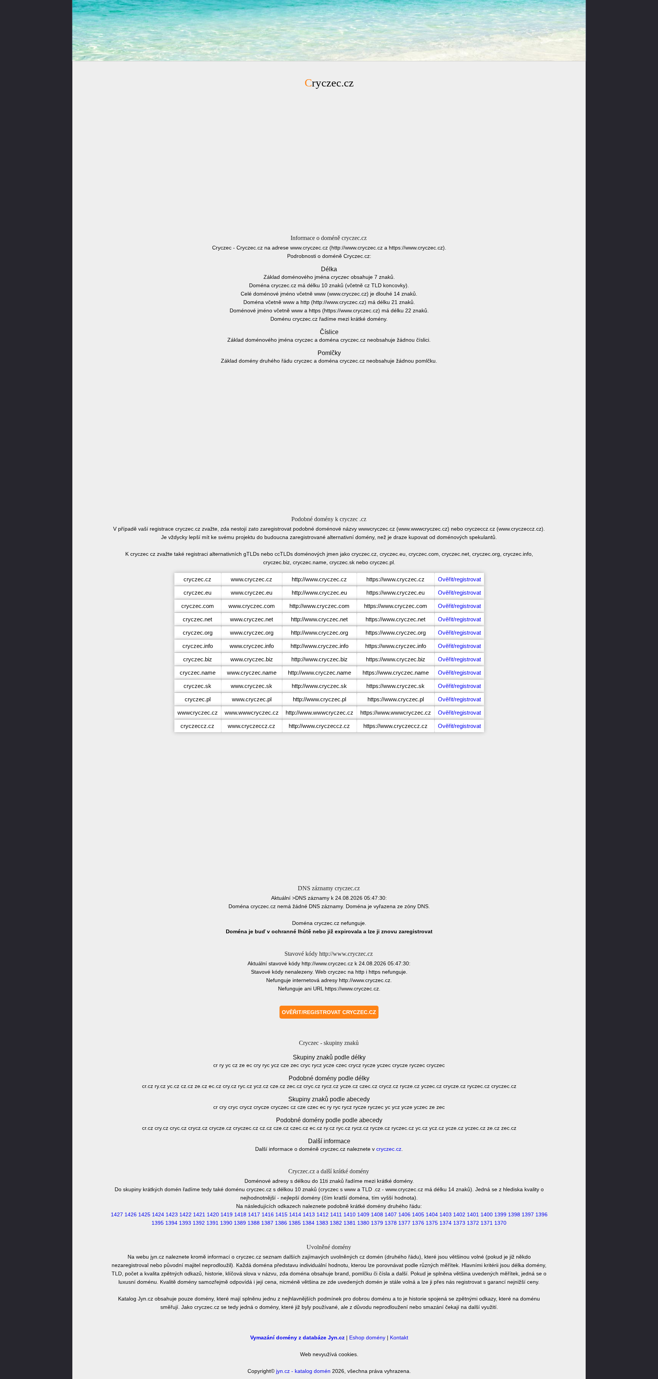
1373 (459, 1223)
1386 (281, 1223)
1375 (432, 1223)
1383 (322, 1223)
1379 (377, 1223)
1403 (445, 1214)
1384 (308, 1223)
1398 (514, 1214)
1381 (349, 1223)
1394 (171, 1223)
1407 (391, 1214)
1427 (117, 1214)
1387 (267, 1223)
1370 (500, 1223)
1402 (459, 1214)
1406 (404, 1214)
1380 (363, 1223)
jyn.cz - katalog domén (303, 1371)
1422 (185, 1214)
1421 (199, 1214)
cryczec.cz (388, 1149)
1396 (541, 1214)
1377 (404, 1223)
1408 (377, 1214)
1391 (212, 1223)
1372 (473, 1223)
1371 (487, 1223)
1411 (336, 1214)
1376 (418, 1223)
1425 (144, 1214)
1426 (131, 1214)
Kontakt (399, 1337)
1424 (158, 1214)
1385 (295, 1223)
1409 (363, 1214)
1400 (487, 1214)
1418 (240, 1214)
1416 (268, 1214)
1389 (240, 1223)
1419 (226, 1214)
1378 (391, 1223)
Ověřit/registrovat (459, 579)
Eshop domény (367, 1337)
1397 (528, 1214)
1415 (281, 1214)
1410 (349, 1214)
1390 (226, 1223)
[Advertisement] (329, 160)
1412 (322, 1214)
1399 (500, 1214)
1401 (473, 1214)
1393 (185, 1223)
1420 (213, 1214)
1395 (158, 1223)
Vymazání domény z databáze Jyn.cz (297, 1337)
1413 (309, 1214)
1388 (254, 1223)
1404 (432, 1214)
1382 (336, 1223)
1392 (199, 1223)
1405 (418, 1214)
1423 (172, 1214)
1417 (254, 1214)
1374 (445, 1223)
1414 (295, 1214)
